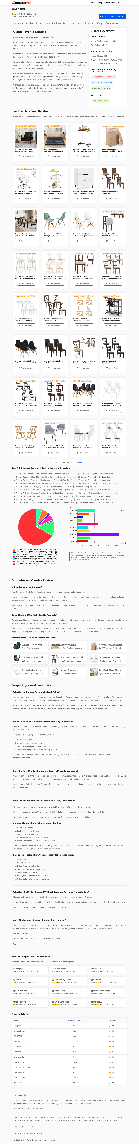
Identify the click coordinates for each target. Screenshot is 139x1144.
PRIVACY (17, 1133)
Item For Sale (53, 23)
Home (92, 3)
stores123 (97, 1002)
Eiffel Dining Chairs (82, 381)
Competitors (113, 23)
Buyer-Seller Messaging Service (33, 784)
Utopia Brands (60, 968)
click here (82, 754)
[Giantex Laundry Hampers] (94, 646)
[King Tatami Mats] (55, 646)
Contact (40, 1109)
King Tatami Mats (53, 127)
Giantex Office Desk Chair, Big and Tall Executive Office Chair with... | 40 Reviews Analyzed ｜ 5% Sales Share (62, 486)
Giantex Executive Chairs (27, 169)
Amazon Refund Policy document (112, 697)
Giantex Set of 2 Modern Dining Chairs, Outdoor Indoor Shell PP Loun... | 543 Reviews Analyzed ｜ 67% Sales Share (64, 503)
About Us (17, 1109)
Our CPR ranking (41, 88)
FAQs (100, 23)
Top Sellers (19, 1095)
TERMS (26, 1133)
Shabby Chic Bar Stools (26, 254)
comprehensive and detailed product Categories (37, 1104)
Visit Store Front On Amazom (112, 16)
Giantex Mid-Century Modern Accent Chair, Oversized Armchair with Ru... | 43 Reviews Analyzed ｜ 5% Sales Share (64, 474)
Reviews (90, 23)
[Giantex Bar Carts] (55, 672)
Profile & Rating (34, 23)
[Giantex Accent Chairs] (17, 646)
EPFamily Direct (61, 1002)
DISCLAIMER (36, 1133)
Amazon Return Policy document (80, 697)
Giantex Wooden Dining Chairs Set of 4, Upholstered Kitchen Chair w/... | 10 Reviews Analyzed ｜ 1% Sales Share (63, 496)
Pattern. (19, 980)
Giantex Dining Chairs (112, 254)
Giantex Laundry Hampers (114, 127)
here (53, 841)
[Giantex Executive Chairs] (17, 659)
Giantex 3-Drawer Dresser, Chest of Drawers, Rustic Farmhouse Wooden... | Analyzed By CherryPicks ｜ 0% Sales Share (66, 493)
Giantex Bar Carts (111, 296)
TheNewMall (21, 1002)
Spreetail (97, 980)
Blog (100, 3)
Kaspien (19, 968)
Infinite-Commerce (101, 991)
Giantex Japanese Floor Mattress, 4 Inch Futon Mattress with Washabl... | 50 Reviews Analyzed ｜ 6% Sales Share (64, 477)
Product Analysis (73, 23)
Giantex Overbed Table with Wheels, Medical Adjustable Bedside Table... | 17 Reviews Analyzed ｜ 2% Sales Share (64, 480)
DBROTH (97, 968)
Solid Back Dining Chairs (27, 381)
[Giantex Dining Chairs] (17, 672)
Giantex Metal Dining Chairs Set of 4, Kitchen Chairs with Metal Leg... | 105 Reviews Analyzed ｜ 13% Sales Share (63, 499)
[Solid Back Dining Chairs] (94, 672)
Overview (17, 23)
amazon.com (89, 727)
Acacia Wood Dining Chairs (115, 211)
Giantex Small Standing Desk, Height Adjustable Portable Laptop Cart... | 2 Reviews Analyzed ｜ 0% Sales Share (63, 490)
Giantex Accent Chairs (26, 127)
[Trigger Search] (124, 2)
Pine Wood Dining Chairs (114, 423)
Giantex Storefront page (70, 925)
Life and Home (22, 991)
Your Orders (27, 740)
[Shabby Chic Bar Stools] (94, 659)
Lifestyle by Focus (62, 980)
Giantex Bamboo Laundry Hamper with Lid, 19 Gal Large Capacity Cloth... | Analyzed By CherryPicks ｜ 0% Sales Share (66, 483)
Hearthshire (59, 991)
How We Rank (29, 1109)
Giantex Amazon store (93, 776)
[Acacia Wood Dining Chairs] (55, 659)
